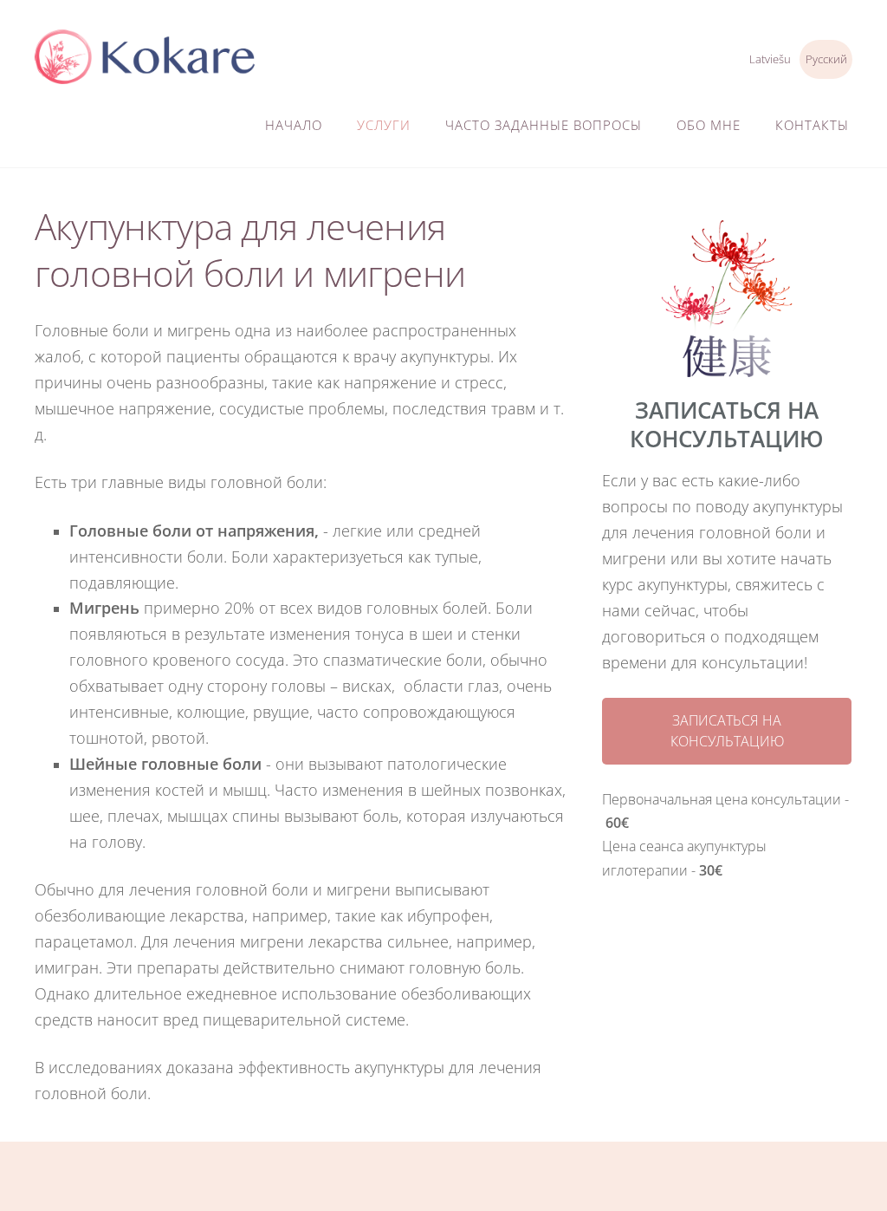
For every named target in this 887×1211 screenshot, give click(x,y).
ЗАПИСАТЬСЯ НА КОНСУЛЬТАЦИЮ (727, 731)
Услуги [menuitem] (384, 124)
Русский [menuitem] (826, 59)
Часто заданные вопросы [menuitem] (543, 124)
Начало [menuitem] (293, 124)
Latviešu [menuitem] (770, 59)
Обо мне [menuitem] (709, 124)
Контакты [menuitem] (812, 124)
